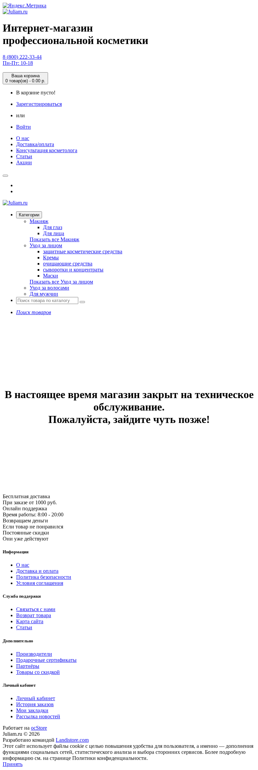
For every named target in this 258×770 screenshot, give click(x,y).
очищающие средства (67, 263)
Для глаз (52, 227)
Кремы (51, 257)
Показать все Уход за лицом (61, 282)
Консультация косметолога (46, 150)
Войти (23, 127)
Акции (24, 162)
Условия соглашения (39, 583)
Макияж (39, 221)
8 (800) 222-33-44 (22, 57)
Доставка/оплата (35, 144)
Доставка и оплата (37, 571)
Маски (50, 276)
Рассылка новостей (38, 716)
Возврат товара (33, 615)
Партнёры (27, 666)
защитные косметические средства (82, 251)
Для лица (53, 233)
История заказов (35, 704)
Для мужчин (44, 294)
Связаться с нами (35, 609)
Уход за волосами (49, 288)
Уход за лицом (46, 245)
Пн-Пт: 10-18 (18, 63)
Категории (29, 214)
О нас (22, 138)
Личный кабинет (35, 698)
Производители (34, 654)
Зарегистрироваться (39, 104)
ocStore (39, 728)
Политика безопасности (43, 577)
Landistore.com (72, 740)
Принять (13, 764)
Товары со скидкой (38, 672)
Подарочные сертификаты (46, 660)
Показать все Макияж (54, 239)
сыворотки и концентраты (73, 269)
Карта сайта (29, 621)
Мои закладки (32, 710)
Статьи (24, 156)
